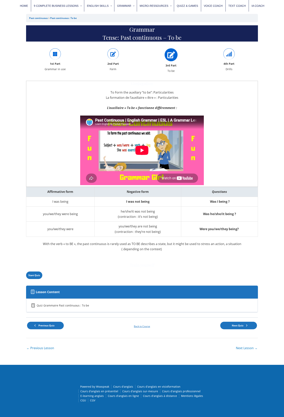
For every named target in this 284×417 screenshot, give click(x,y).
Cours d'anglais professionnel (181, 391)
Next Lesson (247, 348)
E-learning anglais (92, 396)
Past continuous (38, 18)
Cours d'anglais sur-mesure (140, 391)
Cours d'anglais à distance (160, 396)
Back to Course (142, 326)
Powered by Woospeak (94, 386)
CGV (92, 400)
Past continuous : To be (63, 18)
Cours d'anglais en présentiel (99, 391)
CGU (83, 400)
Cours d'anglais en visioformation (158, 386)
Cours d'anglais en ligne (123, 396)
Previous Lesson (40, 348)
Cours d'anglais (123, 386)
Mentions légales (192, 396)
